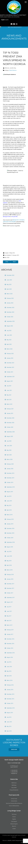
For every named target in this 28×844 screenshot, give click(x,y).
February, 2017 (10, 629)
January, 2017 (9, 634)
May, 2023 (8, 284)
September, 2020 (10, 432)
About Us (14, 826)
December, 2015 (10, 694)
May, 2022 (8, 339)
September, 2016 (10, 652)
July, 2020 (8, 441)
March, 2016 (9, 680)
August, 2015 (9, 712)
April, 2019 (9, 510)
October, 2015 (9, 703)
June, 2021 (9, 390)
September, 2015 (10, 708)
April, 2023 (9, 289)
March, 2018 (9, 570)
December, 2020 (10, 418)
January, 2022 (9, 358)
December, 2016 (10, 639)
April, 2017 (9, 620)
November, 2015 (10, 698)
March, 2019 (9, 514)
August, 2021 (9, 381)
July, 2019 (8, 496)
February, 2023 (10, 298)
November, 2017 (10, 588)
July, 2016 (8, 662)
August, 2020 (9, 436)
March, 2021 (9, 404)
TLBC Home (14, 814)
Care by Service (14, 801)
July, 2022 (8, 330)
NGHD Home (14, 782)
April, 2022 (9, 344)
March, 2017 (9, 625)
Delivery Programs (14, 823)
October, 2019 (9, 482)
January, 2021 (9, 413)
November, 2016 (10, 643)
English (3, 19)
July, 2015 (8, 717)
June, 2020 (9, 445)
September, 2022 (10, 321)
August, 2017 (9, 602)
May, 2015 (8, 726)
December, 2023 (10, 275)
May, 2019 (8, 505)
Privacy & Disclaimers (14, 790)
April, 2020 (9, 455)
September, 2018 (10, 542)
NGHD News (14, 785)
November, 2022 (10, 312)
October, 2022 (9, 316)
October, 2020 (9, 427)
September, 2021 (10, 376)
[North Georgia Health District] (14, 7)
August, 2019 (9, 491)
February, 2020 (10, 464)
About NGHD (14, 787)
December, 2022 (10, 307)
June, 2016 (9, 666)
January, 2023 (9, 303)
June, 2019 (9, 501)
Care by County (14, 798)
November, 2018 (10, 533)
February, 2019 (10, 519)
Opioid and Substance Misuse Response (14, 803)
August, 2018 (9, 547)
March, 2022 (9, 349)
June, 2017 (9, 611)
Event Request (14, 821)
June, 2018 (9, 556)
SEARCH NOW (14, 749)
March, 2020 (9, 459)
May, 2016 (8, 671)
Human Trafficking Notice (14, 805)
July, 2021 (8, 385)
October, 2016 (9, 648)
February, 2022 (10, 353)
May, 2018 (8, 560)
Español (6, 19)
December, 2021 (10, 362)
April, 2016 (9, 675)
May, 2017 (8, 616)
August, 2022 (9, 326)
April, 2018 (9, 565)
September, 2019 (10, 487)
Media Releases (13, 70)
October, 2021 (9, 372)
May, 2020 (8, 450)
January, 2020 (9, 468)
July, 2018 (8, 551)
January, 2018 (9, 579)
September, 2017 (10, 597)
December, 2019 (10, 473)
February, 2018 (10, 574)
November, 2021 (10, 367)
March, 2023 (9, 293)
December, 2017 (10, 583)
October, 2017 (9, 593)
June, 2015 (9, 722)
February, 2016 (10, 685)
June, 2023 (9, 280)
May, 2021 (8, 395)
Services (14, 816)
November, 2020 (10, 422)
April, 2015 (9, 731)
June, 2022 (9, 335)
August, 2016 (9, 657)
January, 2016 (9, 689)
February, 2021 (10, 408)
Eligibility (14, 819)
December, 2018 (10, 528)
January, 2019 (9, 524)
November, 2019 (10, 478)
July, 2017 (8, 606)
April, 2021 (9, 399)
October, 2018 (9, 537)
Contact (14, 828)
